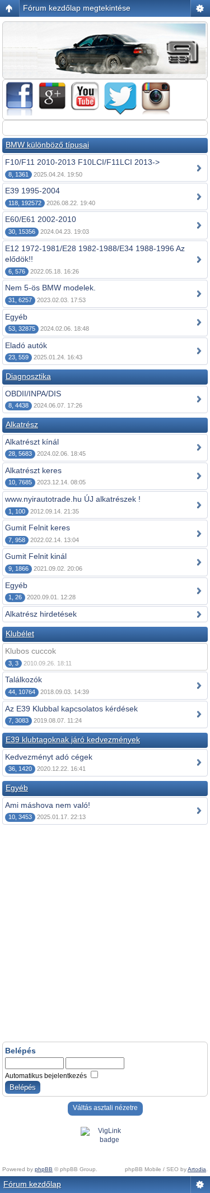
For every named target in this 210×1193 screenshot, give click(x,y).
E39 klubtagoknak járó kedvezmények (73, 739)
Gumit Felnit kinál (36, 556)
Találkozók (23, 679)
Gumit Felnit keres (37, 527)
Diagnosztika (28, 376)
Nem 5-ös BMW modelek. (50, 287)
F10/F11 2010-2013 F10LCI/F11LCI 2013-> (82, 162)
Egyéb (16, 316)
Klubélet (20, 633)
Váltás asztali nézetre (105, 1108)
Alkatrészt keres (33, 470)
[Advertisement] (105, 934)
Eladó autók (26, 345)
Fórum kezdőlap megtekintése (76, 7)
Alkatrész (22, 424)
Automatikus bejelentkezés (46, 1076)
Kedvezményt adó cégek (48, 756)
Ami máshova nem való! (47, 805)
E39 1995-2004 (32, 190)
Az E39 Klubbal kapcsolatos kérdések (71, 708)
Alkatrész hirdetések (41, 613)
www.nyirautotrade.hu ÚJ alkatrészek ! (73, 498)
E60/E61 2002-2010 (40, 219)
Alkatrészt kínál (32, 441)
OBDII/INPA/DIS (33, 393)
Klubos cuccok (30, 650)
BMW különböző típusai (47, 144)
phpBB (44, 1169)
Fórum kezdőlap (32, 1184)
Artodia (197, 1169)
